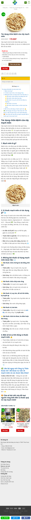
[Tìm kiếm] (25, 2)
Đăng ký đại (4, 483)
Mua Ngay (5, 68)
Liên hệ (25, 511)
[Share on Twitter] (7, 74)
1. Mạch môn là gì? (8, 91)
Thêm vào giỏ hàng (15, 64)
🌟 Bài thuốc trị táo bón (11, 103)
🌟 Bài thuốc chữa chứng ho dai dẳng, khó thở (16, 96)
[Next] (30, 421)
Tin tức (21, 511)
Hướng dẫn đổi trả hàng (7, 471)
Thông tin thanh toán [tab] (7, 81)
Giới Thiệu (16, 511)
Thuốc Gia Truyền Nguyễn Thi (16, 7)
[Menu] (2, 2)
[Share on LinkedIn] (15, 74)
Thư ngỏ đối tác (5, 468)
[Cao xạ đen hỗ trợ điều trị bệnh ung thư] (8, 415)
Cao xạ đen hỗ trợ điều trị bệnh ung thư (8, 424)
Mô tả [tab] (3, 78)
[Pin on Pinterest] (13, 74)
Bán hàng (3, 470)
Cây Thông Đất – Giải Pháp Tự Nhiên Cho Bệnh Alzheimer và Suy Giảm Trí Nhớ (23, 425)
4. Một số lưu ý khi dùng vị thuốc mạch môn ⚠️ (15, 109)
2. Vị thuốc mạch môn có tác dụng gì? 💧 (14, 93)
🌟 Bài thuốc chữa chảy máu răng (13, 98)
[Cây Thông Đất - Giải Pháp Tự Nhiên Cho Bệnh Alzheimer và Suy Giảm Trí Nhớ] (23, 415)
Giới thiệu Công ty (5, 464)
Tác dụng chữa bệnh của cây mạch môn (11, 89)
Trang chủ (5, 7)
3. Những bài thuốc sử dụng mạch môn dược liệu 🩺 (16, 94)
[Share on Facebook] (5, 74)
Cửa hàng (11, 511)
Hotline (6, 518)
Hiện (18, 86)
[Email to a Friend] (10, 74)
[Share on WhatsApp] (2, 74)
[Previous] (1, 421)
